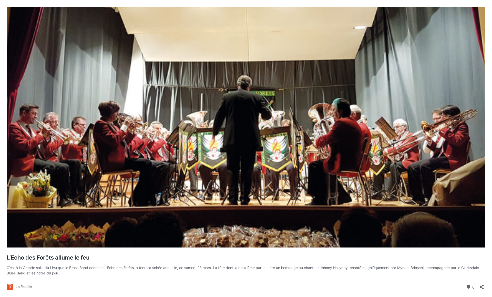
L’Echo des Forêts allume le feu (48, 257)
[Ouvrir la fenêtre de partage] (481, 285)
